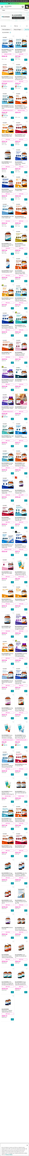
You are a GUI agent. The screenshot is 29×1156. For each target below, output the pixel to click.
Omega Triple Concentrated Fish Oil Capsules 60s (21, 78)
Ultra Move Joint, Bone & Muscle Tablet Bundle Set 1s (21, 929)
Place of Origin (17, 29)
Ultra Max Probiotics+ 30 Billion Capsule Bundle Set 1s (21, 874)
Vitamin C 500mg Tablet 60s (7, 298)
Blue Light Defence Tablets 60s (8, 436)
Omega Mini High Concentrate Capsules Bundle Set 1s (20, 983)
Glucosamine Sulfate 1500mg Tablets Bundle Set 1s (7, 956)
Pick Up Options (6, 29)
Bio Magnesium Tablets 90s (20, 217)
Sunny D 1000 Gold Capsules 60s (7, 77)
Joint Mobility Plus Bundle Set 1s (20, 956)
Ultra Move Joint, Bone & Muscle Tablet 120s (20, 709)
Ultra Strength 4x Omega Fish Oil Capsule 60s (7, 245)
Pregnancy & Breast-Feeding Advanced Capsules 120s (20, 354)
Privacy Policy (8, 1154)
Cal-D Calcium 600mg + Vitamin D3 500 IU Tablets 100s (21, 107)
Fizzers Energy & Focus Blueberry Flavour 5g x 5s (8, 793)
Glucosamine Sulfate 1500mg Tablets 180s (20, 272)
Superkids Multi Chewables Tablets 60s (8, 408)
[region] (14, 1149)
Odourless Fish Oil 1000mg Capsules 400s (8, 107)
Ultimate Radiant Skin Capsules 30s (7, 682)
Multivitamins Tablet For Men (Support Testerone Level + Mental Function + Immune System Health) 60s (7, 328)
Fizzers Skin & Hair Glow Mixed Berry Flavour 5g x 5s (20, 737)
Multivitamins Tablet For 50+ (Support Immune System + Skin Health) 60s (20, 547)
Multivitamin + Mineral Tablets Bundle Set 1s (7, 1010)
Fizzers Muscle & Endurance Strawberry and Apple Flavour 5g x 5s (7, 737)
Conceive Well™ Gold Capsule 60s (21, 407)
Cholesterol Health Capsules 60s (6, 519)
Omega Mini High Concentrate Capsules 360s (20, 51)
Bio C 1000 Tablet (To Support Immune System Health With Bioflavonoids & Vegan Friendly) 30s (7, 602)
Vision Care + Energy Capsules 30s (20, 327)
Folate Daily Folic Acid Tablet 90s (7, 573)
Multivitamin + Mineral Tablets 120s (20, 163)
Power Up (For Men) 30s (21, 380)
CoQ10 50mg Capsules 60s (20, 846)
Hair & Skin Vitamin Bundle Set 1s (20, 793)
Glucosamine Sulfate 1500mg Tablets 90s (20, 820)
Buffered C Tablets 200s (21, 190)
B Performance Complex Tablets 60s (20, 245)
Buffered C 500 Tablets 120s (7, 654)
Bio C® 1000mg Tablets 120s (7, 135)
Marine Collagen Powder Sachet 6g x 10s (21, 902)
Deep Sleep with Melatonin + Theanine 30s (20, 492)
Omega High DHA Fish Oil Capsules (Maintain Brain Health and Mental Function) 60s (21, 300)
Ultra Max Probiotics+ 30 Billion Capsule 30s (8, 51)
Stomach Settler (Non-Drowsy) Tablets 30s (7, 546)
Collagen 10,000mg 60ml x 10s (7, 271)
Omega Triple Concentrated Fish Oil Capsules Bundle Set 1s (7, 875)
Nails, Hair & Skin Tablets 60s (8, 217)
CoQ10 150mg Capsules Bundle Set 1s (7, 902)
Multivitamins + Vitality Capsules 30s (20, 682)
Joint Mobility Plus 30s (6, 353)
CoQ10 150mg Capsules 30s (20, 135)
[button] (27, 7)
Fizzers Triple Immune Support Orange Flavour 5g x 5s (20, 573)
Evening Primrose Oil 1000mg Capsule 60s (7, 709)
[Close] (10, 32)
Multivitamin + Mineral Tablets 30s (7, 492)
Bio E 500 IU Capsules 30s (21, 765)
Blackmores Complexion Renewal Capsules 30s (7, 766)
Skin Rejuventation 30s (6, 627)
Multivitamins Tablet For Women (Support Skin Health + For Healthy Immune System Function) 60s (7, 192)
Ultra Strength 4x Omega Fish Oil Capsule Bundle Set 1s (7, 983)
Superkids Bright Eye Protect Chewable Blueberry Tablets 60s (21, 655)
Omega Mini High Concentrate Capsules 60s (20, 519)
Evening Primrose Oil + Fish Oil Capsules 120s (7, 464)
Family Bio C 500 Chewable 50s (21, 600)
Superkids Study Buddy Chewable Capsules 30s (8, 381)
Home (3, 10)
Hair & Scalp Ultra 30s (7, 162)
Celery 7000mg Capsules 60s (7, 846)
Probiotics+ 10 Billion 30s (21, 436)
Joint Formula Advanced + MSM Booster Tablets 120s (20, 465)
